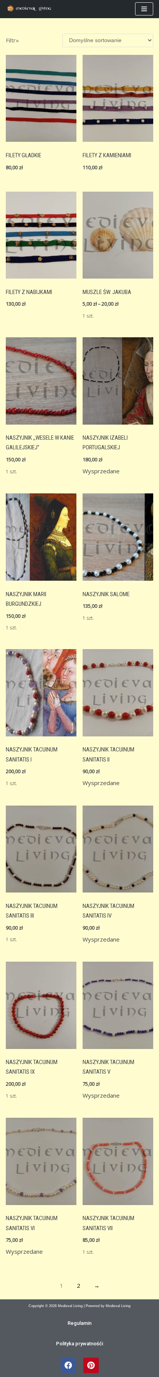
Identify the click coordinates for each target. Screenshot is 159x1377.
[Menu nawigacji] (144, 8)
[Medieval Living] (31, 9)
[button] (79, 1323)
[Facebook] (68, 1365)
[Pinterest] (91, 1365)
